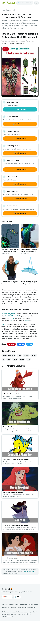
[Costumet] (8, 3)
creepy (22, 359)
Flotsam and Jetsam (8, 314)
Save (5, 49)
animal (34, 355)
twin (28, 359)
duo (8, 359)
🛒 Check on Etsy (20, 109)
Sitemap (13, 607)
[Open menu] (36, 3)
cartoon (26, 355)
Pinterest (11, 344)
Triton (27, 321)
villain (15, 359)
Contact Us (5, 607)
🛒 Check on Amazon (20, 124)
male (19, 355)
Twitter (29, 344)
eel (3, 359)
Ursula (11, 318)
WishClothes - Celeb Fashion (27, 607)
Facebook (21, 344)
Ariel (10, 321)
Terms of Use (33, 604)
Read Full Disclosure (28, 571)
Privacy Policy (13, 604)
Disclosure (23, 604)
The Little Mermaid (9, 10)
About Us (4, 604)
